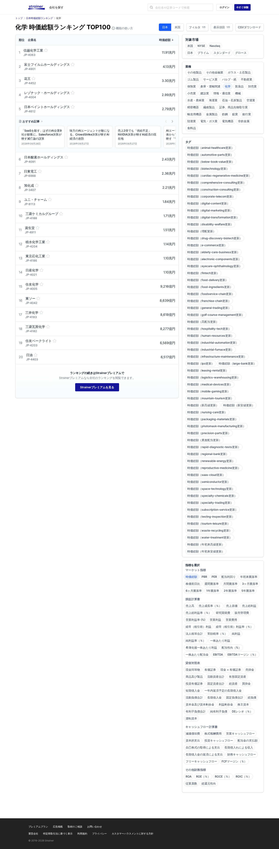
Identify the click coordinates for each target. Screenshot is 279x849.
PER (214, 576)
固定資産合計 (215, 683)
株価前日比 (193, 583)
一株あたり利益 (220, 640)
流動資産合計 (215, 676)
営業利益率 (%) (195, 619)
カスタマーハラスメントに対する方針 (132, 833)
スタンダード (222, 52)
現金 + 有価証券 (230, 669)
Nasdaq (215, 45)
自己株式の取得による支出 (203, 747)
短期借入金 (193, 690)
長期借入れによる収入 (238, 747)
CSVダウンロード (249, 27)
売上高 (190, 605)
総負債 (252, 697)
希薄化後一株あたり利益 (201, 647)
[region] (97, 138)
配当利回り (228, 576)
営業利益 (215, 619)
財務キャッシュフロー (241, 754)
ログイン (224, 7)
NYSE (201, 45)
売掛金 (250, 669)
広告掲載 (58, 826)
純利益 (236, 633)
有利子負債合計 (196, 711)
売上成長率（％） (210, 605)
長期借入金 (214, 697)
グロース (241, 52)
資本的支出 (193, 740)
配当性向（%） (231, 647)
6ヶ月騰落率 (194, 590)
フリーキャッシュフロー (201, 761)
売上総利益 (249, 605)
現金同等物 (193, 669)
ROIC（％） (243, 776)
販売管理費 (242, 612)
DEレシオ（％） (242, 711)
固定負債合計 (234, 697)
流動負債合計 (194, 697)
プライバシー (99, 833)
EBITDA (218, 654)
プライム (203, 52)
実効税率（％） (217, 633)
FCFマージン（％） (234, 761)
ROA (189, 776)
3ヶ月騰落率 (250, 583)
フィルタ (197, 27)
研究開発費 (223, 612)
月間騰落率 (230, 583)
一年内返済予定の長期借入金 (223, 690)
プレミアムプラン (38, 826)
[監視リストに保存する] (46, 50)
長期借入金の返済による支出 (204, 754)
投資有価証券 (194, 683)
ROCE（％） (223, 776)
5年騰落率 (248, 590)
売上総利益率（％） (198, 612)
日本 (165, 27)
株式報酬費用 (213, 733)
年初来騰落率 (248, 576)
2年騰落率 (230, 590)
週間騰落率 (211, 583)
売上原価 (232, 605)
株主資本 (243, 704)
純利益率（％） (196, 640)
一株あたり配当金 (197, 654)
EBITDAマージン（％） (243, 654)
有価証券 (210, 669)
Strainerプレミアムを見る (97, 387)
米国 (177, 27)
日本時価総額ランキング (39, 18)
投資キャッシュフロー (218, 740)
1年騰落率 (212, 590)
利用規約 (82, 833)
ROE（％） (203, 776)
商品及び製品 (194, 676)
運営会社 (33, 833)
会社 (56, 7)
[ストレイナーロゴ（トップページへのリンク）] (38, 7)
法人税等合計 (194, 633)
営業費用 (231, 619)
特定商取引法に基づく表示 (58, 833)
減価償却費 (193, 733)
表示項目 (221, 27)
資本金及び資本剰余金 (200, 704)
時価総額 (191, 576)
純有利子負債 (218, 711)
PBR (204, 576)
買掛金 (246, 683)
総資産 (233, 683)
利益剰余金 (226, 704)
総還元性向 (209, 783)
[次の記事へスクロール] (172, 121)
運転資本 (191, 718)
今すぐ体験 (242, 7)
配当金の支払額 (248, 740)
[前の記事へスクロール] (166, 121)
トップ (19, 18)
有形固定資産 (237, 676)
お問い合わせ (94, 826)
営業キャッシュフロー (240, 733)
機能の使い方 (124, 28)
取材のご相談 (75, 826)
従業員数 (191, 783)
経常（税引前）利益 (198, 626)
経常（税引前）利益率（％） (234, 626)
